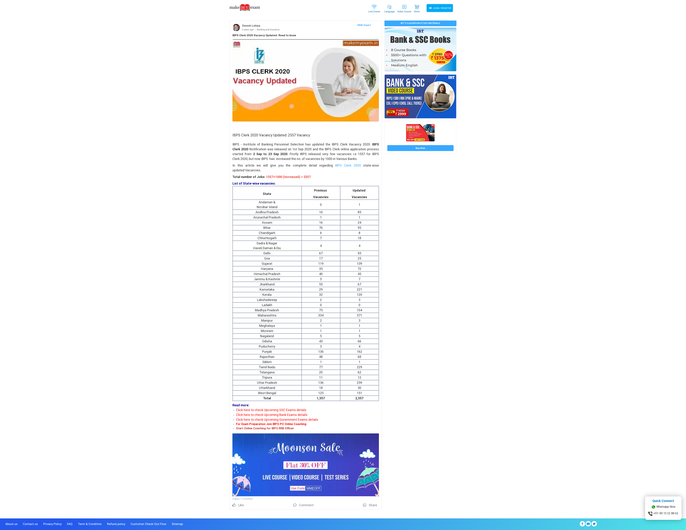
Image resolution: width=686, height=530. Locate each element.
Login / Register (442, 8)
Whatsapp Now (665, 515)
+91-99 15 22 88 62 (665, 521)
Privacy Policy (52, 524)
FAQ (70, 524)
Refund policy (116, 524)
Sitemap (177, 524)
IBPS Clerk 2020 (348, 165)
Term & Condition (90, 524)
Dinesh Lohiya (251, 25)
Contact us (30, 524)
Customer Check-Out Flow (148, 524)
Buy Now (420, 148)
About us (11, 524)
